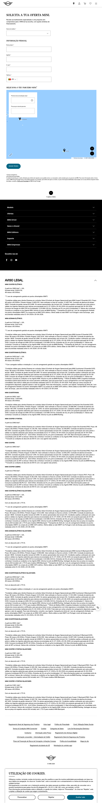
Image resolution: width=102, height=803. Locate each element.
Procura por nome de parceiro (18, 106)
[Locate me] (32, 100)
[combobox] (23, 100)
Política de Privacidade (23, 181)
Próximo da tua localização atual (19, 96)
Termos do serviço (78, 158)
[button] (92, 149)
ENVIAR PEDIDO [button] (13, 166)
